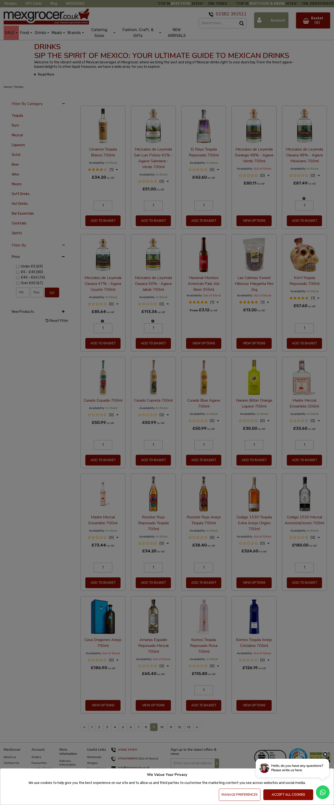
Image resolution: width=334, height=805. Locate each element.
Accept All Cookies (288, 795)
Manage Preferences (240, 795)
